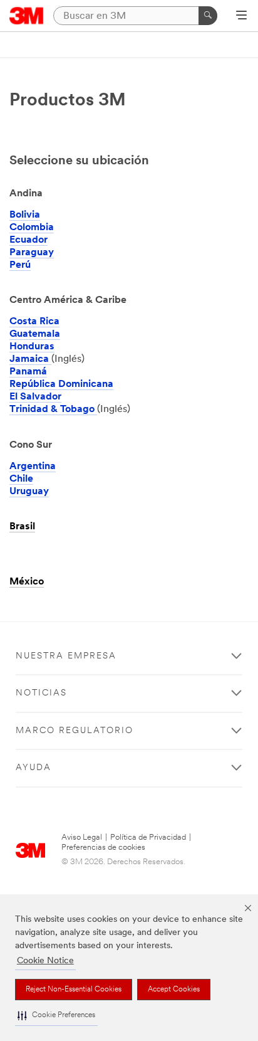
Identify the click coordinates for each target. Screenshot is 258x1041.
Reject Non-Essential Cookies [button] (73, 989)
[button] (56, 1015)
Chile (21, 479)
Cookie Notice (45, 961)
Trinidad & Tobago (53, 409)
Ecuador (28, 240)
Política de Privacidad (148, 837)
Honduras (31, 347)
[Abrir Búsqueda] (241, 16)
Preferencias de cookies (103, 847)
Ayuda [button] (33, 768)
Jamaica (30, 359)
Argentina (32, 467)
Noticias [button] (41, 693)
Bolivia (24, 215)
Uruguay (29, 492)
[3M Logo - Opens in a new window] (26, 15)
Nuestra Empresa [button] (66, 656)
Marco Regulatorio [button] (74, 731)
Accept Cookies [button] (174, 989)
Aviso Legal (81, 837)
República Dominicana (61, 384)
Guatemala (34, 334)
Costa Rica (34, 322)
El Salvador (35, 397)
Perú (20, 265)
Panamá (28, 372)
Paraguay (31, 253)
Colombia (31, 228)
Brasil (22, 527)
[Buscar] (208, 15)
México (26, 582)
